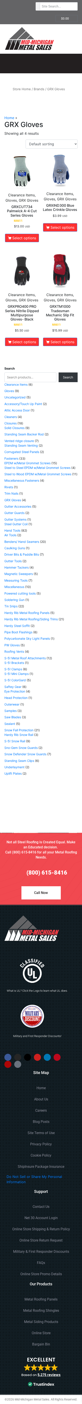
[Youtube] (37, 1057)
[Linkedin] (47, 1057)
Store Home (22, 89)
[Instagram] (17, 1057)
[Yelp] (7, 1064)
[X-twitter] (27, 1057)
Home (9, 118)
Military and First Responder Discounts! (37, 1036)
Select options (24, 238)
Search (9, 368)
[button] (41, 1372)
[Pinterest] (57, 1057)
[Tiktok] (17, 1064)
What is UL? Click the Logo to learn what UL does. (37, 990)
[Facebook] (7, 1057)
